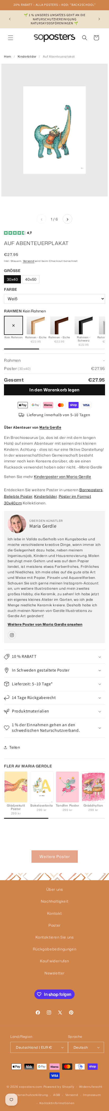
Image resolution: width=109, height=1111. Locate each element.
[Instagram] (12, 635)
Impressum (92, 1095)
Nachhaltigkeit (54, 901)
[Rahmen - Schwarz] (83, 325)
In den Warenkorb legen (54, 390)
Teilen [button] (14, 747)
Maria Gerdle (50, 427)
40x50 (31, 279)
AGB (56, 1095)
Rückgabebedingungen (54, 948)
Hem (7, 56)
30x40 (12, 279)
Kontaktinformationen (56, 1103)
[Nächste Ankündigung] (99, 19)
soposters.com (30, 1087)
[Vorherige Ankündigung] (10, 19)
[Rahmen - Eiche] (35, 325)
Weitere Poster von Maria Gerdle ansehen (45, 624)
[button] (10, 38)
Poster (54, 925)
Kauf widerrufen (54, 960)
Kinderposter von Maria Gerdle (62, 476)
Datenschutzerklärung (30, 1095)
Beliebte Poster (18, 496)
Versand (28, 261)
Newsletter (54, 973)
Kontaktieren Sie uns (54, 937)
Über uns (54, 889)
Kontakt (54, 913)
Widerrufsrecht (90, 1087)
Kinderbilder (27, 56)
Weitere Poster (54, 856)
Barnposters (91, 489)
